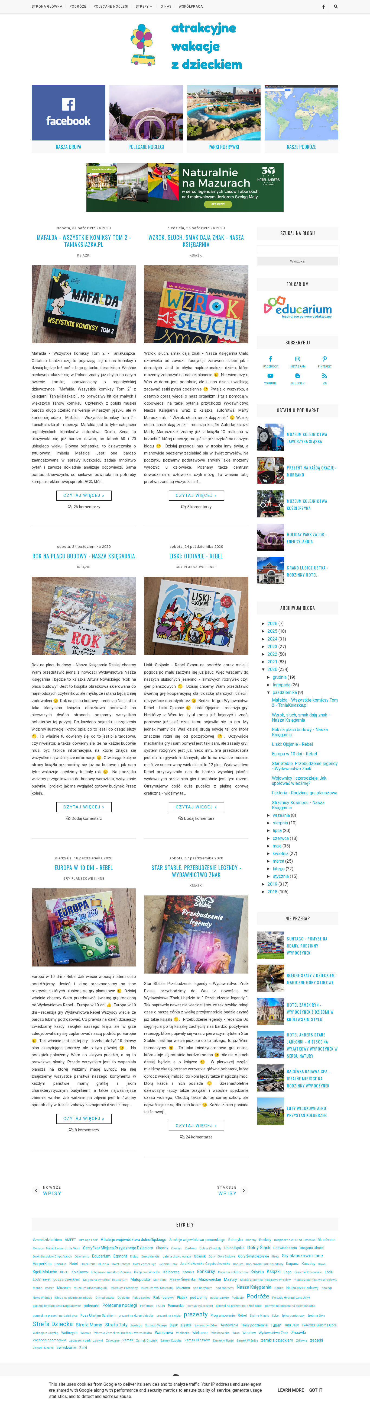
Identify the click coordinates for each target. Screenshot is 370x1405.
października (285, 692)
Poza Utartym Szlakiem (98, 1315)
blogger (297, 383)
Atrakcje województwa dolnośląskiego (133, 1239)
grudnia (280, 677)
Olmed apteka (105, 1298)
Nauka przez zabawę (302, 1288)
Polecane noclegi (119, 1305)
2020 (273, 669)
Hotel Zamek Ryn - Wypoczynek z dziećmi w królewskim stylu (310, 1012)
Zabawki (298, 1332)
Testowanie (229, 1325)
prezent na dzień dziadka (136, 1315)
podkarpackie (219, 1298)
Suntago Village (156, 1325)
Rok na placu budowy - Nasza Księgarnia (84, 556)
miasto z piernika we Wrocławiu (315, 1280)
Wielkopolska (220, 1333)
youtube (270, 383)
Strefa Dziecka (53, 1323)
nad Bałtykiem (203, 1288)
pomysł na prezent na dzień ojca (55, 1315)
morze (49, 1288)
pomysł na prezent (200, 1306)
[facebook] (321, 6)
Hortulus (60, 1264)
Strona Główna (47, 6)
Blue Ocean (326, 1240)
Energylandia (150, 1256)
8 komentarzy (87, 1130)
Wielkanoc (200, 1333)
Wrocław (249, 1333)
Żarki (83, 1348)
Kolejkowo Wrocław (147, 1272)
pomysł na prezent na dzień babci (239, 1306)
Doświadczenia (285, 1248)
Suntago (136, 1325)
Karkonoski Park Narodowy (264, 1264)
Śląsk (174, 1325)
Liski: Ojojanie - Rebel (196, 556)
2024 (273, 639)
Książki (83, 255)
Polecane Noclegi (111, 6)
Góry (212, 1256)
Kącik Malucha (45, 1272)
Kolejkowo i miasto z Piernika (111, 1272)
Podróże (78, 6)
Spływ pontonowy (292, 1315)
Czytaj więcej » (84, 495)
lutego (279, 868)
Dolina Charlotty (210, 1248)
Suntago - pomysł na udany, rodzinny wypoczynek (307, 946)
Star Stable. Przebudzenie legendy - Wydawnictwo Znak (196, 871)
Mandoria (160, 1280)
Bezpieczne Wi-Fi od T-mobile (294, 1240)
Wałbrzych (69, 1333)
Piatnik (182, 1297)
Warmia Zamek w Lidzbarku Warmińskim (123, 1333)
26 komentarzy (87, 506)
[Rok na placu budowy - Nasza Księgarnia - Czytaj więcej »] (84, 653)
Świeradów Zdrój (206, 1325)
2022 (273, 654)
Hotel (73, 1264)
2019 (273, 884)
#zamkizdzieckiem (47, 1240)
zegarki (316, 1340)
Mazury (230, 1279)
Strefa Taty (116, 1324)
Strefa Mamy (89, 1324)
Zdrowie (301, 1340)
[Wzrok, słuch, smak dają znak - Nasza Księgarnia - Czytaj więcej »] (196, 342)
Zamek (127, 1340)
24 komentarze (199, 1137)
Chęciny (162, 1248)
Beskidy (265, 1240)
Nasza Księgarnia (254, 1287)
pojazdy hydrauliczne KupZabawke (57, 1306)
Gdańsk (200, 1256)
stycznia (281, 876)
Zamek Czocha (170, 1340)
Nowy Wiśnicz (42, 1298)
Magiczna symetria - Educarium (105, 1280)
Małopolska (140, 1279)
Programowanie (223, 1315)
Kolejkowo (80, 1272)
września (282, 815)
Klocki (64, 1272)
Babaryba (235, 1240)
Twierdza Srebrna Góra (319, 1325)
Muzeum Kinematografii (91, 1288)
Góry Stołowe (226, 1256)
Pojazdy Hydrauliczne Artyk (291, 1298)
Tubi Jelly (291, 1325)
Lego (287, 1272)
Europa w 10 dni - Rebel (84, 867)
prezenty (196, 1314)
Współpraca (191, 6)
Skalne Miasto (259, 1315)
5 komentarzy (199, 506)
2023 (273, 646)
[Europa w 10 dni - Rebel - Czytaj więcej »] (84, 965)
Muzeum (64, 1288)
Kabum (238, 1264)
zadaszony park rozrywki (86, 1340)
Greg (275, 1256)
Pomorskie (176, 1306)
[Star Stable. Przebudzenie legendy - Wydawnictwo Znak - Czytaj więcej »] (196, 972)
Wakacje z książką (45, 1333)
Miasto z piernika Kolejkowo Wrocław (265, 1280)
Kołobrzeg (171, 1272)
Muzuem (183, 1288)
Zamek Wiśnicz (247, 1340)
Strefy (142, 6)
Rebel (242, 1315)
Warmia (85, 1333)
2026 (273, 623)
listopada (282, 684)
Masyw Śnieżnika (183, 1279)
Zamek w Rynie (223, 1340)
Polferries (146, 1306)
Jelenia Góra (168, 1264)
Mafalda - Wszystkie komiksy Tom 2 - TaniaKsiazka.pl (84, 240)
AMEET (70, 1240)
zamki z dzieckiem (277, 1340)
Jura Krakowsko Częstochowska (205, 1264)
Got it (315, 1390)
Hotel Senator (121, 1264)
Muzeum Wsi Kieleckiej (157, 1288)
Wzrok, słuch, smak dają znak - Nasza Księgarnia (196, 240)
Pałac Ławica (141, 1298)
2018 (273, 891)
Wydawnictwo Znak (273, 1333)
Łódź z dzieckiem (66, 1279)
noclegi (327, 1288)
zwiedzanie (66, 1347)
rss (325, 383)
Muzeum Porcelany (124, 1288)
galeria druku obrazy (177, 1256)
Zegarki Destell (43, 1348)
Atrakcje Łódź (88, 1240)
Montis (37, 1288)
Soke (275, 1315)
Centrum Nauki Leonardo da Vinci (56, 1248)
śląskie (186, 1325)
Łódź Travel (41, 1279)
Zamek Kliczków (197, 1340)
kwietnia (281, 853)
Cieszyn (176, 1248)
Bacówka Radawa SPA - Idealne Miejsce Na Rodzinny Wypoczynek (308, 1078)
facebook (270, 366)
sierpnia (281, 822)
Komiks (188, 1272)
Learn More (291, 1390)
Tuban (276, 1325)
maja (278, 846)
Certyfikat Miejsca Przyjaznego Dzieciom (118, 1248)
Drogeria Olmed (312, 1248)
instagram (298, 366)
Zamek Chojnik (146, 1340)
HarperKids (42, 1264)
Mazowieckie (210, 1279)
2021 (273, 661)
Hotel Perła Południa (95, 1264)
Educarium (101, 1256)
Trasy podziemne (254, 1325)
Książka (257, 1272)
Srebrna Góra (316, 1315)
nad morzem (225, 1288)
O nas (166, 6)
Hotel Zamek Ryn (144, 1264)
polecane (91, 1306)
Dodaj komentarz (87, 818)
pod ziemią (198, 1297)
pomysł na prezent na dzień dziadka (290, 1306)
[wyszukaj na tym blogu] (335, 6)
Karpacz (292, 1264)
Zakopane (112, 1340)
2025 (273, 631)
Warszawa (164, 1332)
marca (279, 861)
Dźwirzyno (82, 1256)
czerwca (281, 838)
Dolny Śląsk (258, 1247)
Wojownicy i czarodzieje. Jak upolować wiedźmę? (299, 781)
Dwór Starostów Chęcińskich (52, 1256)
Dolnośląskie (234, 1248)
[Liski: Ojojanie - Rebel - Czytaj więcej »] (196, 653)
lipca (278, 830)
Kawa (322, 1264)
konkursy (206, 1271)
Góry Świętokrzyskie (253, 1256)
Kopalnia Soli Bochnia (233, 1272)
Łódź (328, 1272)
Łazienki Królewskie (308, 1272)
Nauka (278, 1288)
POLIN (160, 1306)
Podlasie (238, 1298)
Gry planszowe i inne (196, 567)
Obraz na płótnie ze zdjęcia (73, 1298)
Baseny (251, 1240)
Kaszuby (308, 1264)
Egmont (120, 1256)
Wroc (235, 1333)
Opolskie (123, 1298)
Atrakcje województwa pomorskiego (197, 1240)
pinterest (325, 366)
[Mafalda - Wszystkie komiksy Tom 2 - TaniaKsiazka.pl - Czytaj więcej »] (84, 342)
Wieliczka (182, 1333)
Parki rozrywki (163, 1297)
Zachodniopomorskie (49, 1340)
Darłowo (190, 1248)
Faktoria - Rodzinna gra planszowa (304, 792)
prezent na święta (169, 1315)
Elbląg (134, 1256)
